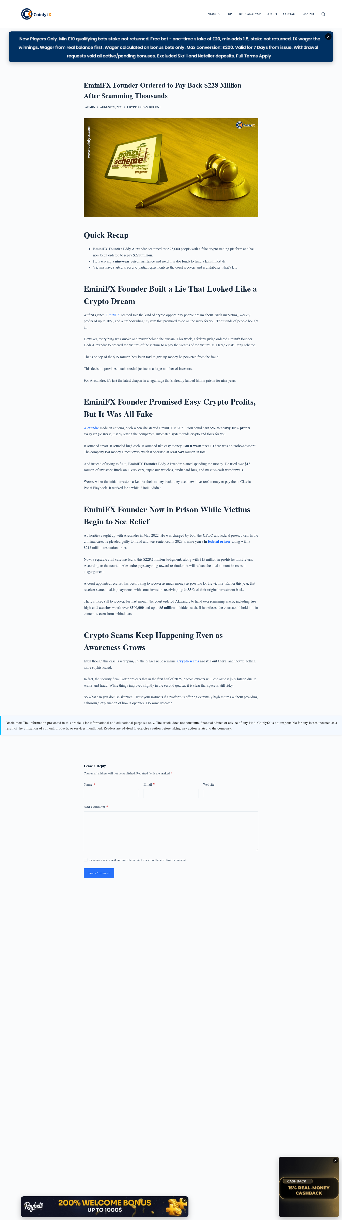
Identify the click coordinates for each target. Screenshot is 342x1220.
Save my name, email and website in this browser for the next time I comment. (138, 860)
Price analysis (250, 14)
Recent (155, 107)
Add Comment (96, 806)
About (272, 14)
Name (89, 784)
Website (209, 784)
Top (229, 14)
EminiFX (113, 314)
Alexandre (91, 427)
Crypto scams (188, 661)
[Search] (323, 14)
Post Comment (99, 873)
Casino (308, 14)
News (212, 14)
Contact (290, 14)
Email (149, 784)
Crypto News (137, 107)
